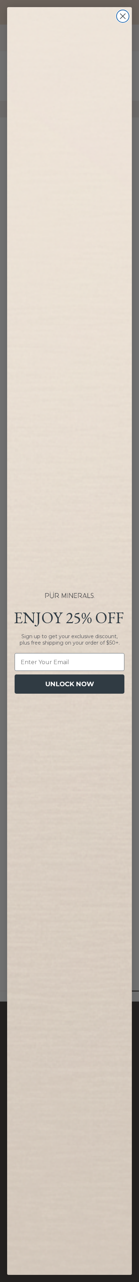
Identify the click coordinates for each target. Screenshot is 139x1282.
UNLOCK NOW (69, 684)
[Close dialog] (123, 16)
